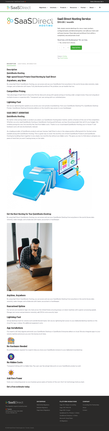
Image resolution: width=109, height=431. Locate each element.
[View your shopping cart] (100, 7)
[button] (50, 20)
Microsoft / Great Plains (66, 418)
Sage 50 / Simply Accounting (68, 405)
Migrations (42, 8)
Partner (83, 8)
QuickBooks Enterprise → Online (69, 415)
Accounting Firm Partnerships (91, 405)
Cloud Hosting (64, 58)
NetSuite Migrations (42, 407)
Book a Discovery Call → (97, 1)
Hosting (65, 56)
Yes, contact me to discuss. (67, 43)
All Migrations (64, 421)
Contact (85, 410)
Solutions (53, 8)
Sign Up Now (76, 47)
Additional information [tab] (27, 64)
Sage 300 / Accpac (65, 410)
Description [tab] (11, 64)
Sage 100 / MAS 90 (65, 407)
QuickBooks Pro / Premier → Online (69, 413)
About (91, 8)
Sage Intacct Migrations (43, 410)
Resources (73, 8)
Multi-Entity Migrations (43, 405)
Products (63, 8)
